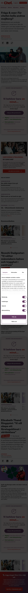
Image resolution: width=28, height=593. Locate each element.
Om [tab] (23, 272)
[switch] (24, 301)
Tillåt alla (14, 316)
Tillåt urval (14, 321)
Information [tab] (14, 272)
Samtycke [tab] (5, 272)
